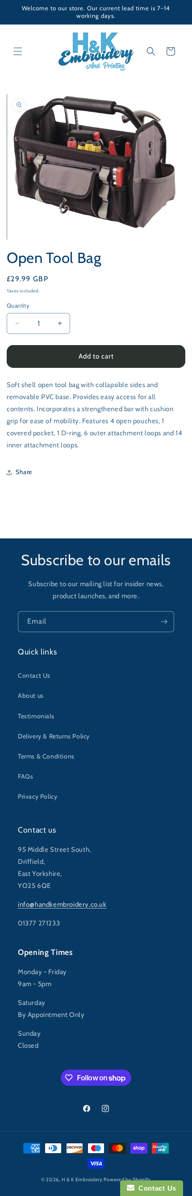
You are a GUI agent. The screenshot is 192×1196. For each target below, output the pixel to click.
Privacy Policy (37, 796)
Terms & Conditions (46, 756)
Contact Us (34, 675)
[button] (18, 51)
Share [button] (24, 472)
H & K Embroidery (82, 1179)
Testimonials (36, 716)
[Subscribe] (164, 621)
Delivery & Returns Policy (54, 736)
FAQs (25, 776)
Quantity (18, 305)
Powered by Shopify (127, 1179)
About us (31, 696)
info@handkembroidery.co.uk (62, 904)
